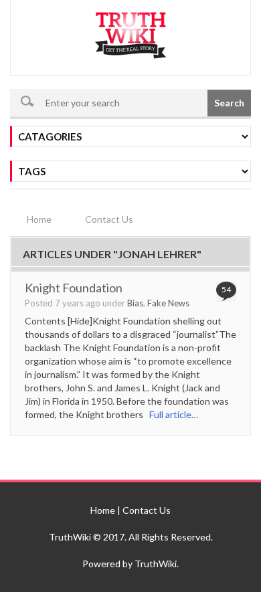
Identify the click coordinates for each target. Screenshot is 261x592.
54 (226, 289)
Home (39, 219)
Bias (135, 303)
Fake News (168, 303)
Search (229, 102)
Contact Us (109, 219)
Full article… (170, 414)
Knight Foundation (73, 287)
